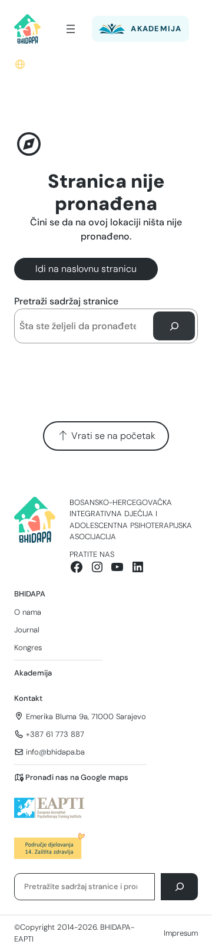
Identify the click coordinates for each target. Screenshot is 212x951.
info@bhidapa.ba (55, 752)
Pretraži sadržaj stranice (66, 301)
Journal (26, 630)
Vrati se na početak (112, 435)
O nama (27, 612)
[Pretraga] (174, 325)
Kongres (28, 647)
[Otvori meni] (71, 29)
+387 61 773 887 (55, 734)
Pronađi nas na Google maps (76, 777)
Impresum (181, 933)
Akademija (33, 673)
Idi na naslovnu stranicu (86, 269)
